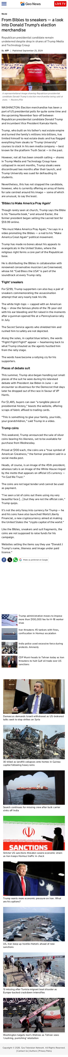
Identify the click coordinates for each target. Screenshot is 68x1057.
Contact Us (22, 1051)
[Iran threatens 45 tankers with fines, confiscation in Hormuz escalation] (9, 634)
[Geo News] (30, 4)
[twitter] (9, 559)
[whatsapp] (15, 559)
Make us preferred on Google (35, 560)
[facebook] (4, 559)
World (4, 14)
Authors (33, 1051)
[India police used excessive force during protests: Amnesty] (9, 648)
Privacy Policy (45, 1051)
